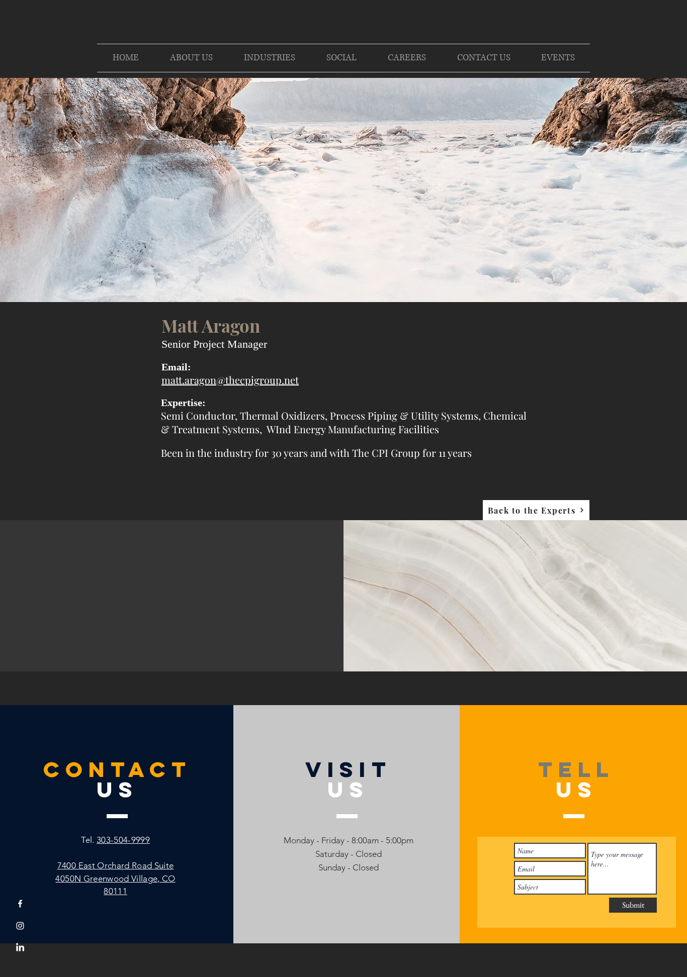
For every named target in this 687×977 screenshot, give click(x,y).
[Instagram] (20, 926)
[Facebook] (20, 904)
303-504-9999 (123, 840)
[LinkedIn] (20, 948)
